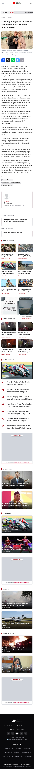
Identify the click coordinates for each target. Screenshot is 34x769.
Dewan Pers (18, 756)
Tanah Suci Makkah (7, 185)
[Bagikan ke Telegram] (18, 60)
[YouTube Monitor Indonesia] (17, 733)
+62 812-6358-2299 (18, 737)
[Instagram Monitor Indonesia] (8, 733)
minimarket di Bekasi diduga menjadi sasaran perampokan (8, 335)
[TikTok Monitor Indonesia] (25, 733)
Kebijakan (27, 748)
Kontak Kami (25, 752)
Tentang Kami (8, 752)
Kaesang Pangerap (7, 179)
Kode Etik (10, 756)
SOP (12, 748)
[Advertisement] (17, 448)
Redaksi (6, 748)
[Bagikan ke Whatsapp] (13, 60)
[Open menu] (3, 3)
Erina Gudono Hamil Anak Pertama (11, 182)
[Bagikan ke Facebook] (3, 60)
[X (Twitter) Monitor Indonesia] (21, 733)
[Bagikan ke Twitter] (8, 60)
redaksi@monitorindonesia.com (18, 739)
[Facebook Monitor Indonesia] (12, 733)
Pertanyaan (28, 756)
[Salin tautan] (22, 60)
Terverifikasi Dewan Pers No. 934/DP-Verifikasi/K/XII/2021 (17, 766)
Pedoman (18, 748)
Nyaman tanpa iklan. (17, 462)
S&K (3, 756)
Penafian (16, 752)
